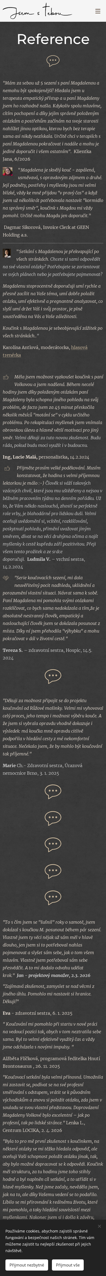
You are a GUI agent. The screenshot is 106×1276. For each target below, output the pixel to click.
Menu (97, 10)
